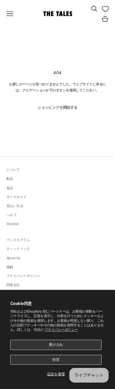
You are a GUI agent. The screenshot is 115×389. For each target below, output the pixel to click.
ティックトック (18, 248)
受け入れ (56, 344)
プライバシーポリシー (61, 329)
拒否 (55, 359)
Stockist (12, 224)
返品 (9, 188)
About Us (13, 258)
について (13, 169)
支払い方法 (14, 206)
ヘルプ (11, 215)
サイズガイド (16, 197)
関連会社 (13, 285)
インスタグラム (18, 239)
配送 (9, 178)
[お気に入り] (105, 9)
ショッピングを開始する (57, 107)
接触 (9, 267)
